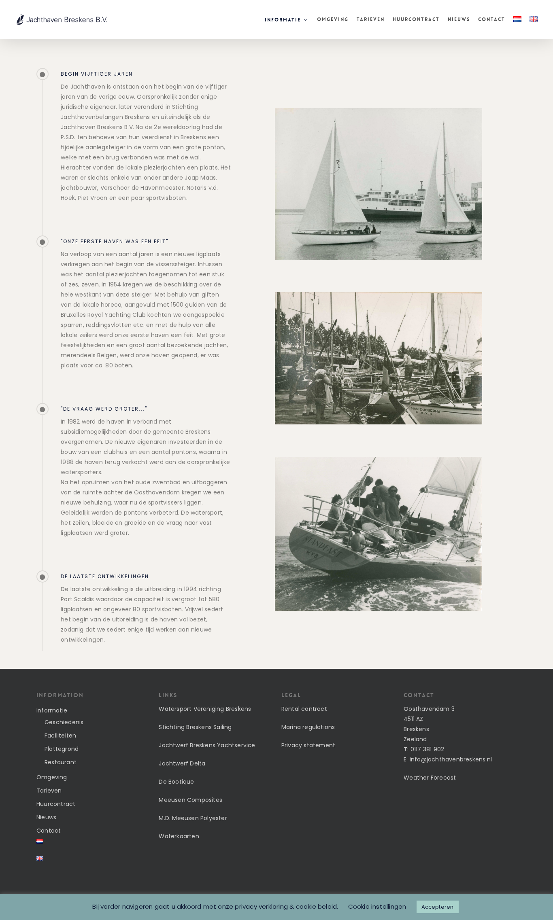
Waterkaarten (179, 836)
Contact (48, 831)
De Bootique (176, 782)
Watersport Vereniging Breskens (205, 709)
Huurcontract (55, 804)
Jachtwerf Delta (182, 763)
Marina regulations (308, 727)
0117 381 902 (427, 749)
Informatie (51, 710)
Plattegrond (62, 749)
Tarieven (49, 790)
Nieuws (46, 817)
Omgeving (51, 777)
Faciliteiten (60, 735)
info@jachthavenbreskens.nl (451, 759)
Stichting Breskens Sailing (195, 727)
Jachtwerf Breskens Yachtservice (207, 745)
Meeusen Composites (190, 800)
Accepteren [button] (437, 907)
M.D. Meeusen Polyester (193, 818)
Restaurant (61, 762)
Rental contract (304, 709)
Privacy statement (308, 745)
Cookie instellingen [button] (377, 906)
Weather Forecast (430, 778)
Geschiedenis (64, 722)
